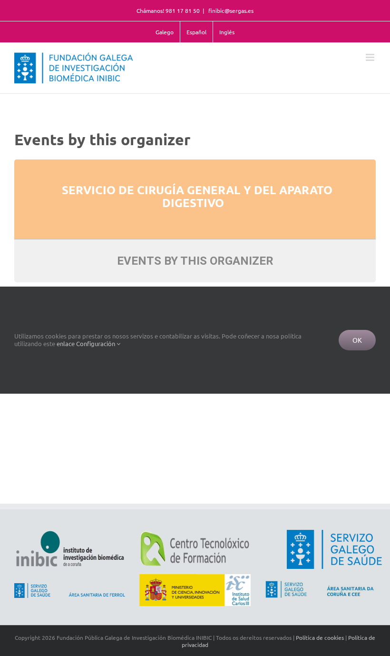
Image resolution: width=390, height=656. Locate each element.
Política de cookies (320, 637)
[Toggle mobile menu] (371, 57)
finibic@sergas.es (230, 10)
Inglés (226, 32)
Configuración (96, 343)
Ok (357, 340)
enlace (66, 343)
